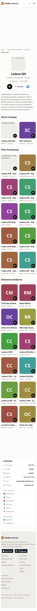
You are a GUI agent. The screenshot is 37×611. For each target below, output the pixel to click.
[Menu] (34, 3)
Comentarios (5, 588)
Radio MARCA (25, 303)
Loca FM (21, 562)
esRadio (21, 571)
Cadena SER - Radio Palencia (27, 222)
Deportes (10, 78)
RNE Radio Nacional (27, 328)
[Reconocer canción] (28, 86)
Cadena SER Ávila (8, 222)
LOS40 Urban (23, 559)
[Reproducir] (9, 86)
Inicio (3, 49)
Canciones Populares (7, 565)
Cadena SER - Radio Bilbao (27, 271)
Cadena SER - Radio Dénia (27, 246)
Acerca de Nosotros (7, 579)
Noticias (27, 78)
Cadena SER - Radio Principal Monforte (27, 173)
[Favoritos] (30, 3)
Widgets (3, 585)
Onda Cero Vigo (25, 425)
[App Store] (7, 551)
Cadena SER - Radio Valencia (9, 198)
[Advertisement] (18, 28)
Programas (19, 78)
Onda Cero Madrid (9, 328)
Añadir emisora (6, 582)
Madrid (27, 49)
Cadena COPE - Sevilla (27, 401)
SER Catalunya (25, 141)
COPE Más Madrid (8, 303)
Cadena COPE (6, 352)
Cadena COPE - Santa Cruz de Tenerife (9, 376)
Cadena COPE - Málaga (9, 401)
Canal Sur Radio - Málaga (9, 425)
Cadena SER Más (8, 141)
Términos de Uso (18, 598)
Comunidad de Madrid (14, 49)
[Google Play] (21, 551)
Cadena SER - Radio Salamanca (27, 198)
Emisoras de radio (7, 559)
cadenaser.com (29, 485)
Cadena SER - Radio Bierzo (9, 271)
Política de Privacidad (6, 598)
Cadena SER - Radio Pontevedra (9, 173)
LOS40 (21, 568)
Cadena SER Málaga (9, 246)
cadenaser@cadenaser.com (25, 481)
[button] (9, 130)
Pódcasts (4, 562)
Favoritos (20, 87)
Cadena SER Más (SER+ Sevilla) (27, 352)
